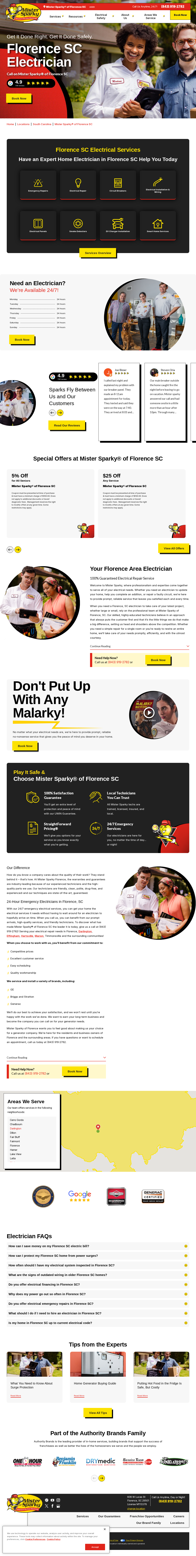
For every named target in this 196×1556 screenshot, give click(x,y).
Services (83, 1516)
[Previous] (52, 413)
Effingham (13, 935)
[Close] (104, 1529)
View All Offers (174, 548)
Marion (39, 935)
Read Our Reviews (67, 425)
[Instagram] (58, 1500)
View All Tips (98, 1412)
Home (10, 124)
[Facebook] (52, 1506)
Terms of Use (112, 1540)
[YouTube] (52, 1500)
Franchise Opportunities (147, 1516)
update (92, 7)
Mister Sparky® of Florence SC (73, 124)
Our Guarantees (109, 1516)
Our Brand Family (148, 1522)
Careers (178, 1516)
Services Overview (98, 253)
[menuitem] (57, 16)
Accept (95, 1547)
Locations (23, 124)
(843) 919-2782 (172, 6)
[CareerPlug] (46, 1500)
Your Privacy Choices (134, 1540)
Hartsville (27, 935)
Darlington (85, 931)
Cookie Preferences (35, 1539)
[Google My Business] (58, 1506)
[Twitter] (46, 1506)
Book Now (180, 14)
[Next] (60, 413)
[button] (149, 715)
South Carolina (42, 124)
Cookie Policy (53, 1539)
